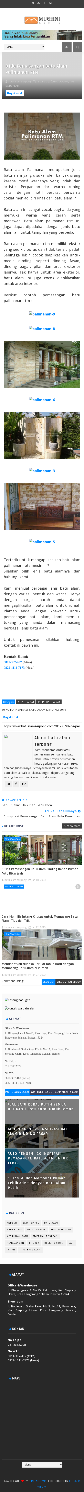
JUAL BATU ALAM (61, 1229)
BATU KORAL (14, 1229)
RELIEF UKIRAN (54, 1243)
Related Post (13, 826)
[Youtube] (53, 1472)
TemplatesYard (38, 1481)
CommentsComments (67, 1092)
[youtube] (38, 3)
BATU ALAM (51, 1222)
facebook (74, 982)
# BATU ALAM (26, 702)
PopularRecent (17, 1092)
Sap (71, 1243)
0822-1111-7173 (14, 667)
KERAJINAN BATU (17, 1236)
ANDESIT (12, 1222)
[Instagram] (37, 1472)
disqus (61, 982)
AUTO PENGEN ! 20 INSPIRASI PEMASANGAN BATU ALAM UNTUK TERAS (38, 1158)
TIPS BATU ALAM (14, 886)
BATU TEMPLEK (36, 1229)
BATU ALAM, (61, 81)
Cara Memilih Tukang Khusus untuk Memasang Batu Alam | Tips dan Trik (40, 919)
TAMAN (11, 1249)
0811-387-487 (13, 662)
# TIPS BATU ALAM (49, 702)
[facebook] (44, 3)
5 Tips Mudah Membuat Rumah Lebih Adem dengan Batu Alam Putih (36, 1183)
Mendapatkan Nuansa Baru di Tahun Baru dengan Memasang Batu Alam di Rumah (38, 966)
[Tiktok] (45, 1472)
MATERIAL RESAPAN (45, 1236)
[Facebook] (30, 1472)
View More (73, 826)
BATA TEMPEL (31, 1222)
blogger (48, 982)
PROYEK (34, 1243)
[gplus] (50, 3)
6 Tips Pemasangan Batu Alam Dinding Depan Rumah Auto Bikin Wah (40, 871)
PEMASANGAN (12, 839)
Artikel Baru (42, 1092)
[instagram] (33, 3)
